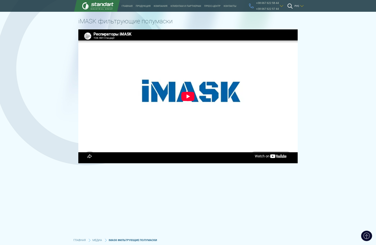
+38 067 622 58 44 (267, 3)
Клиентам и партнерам (186, 5)
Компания (160, 5)
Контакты (230, 5)
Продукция (143, 5)
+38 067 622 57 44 (267, 9)
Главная (127, 5)
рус (297, 5)
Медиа (97, 240)
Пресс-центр (212, 5)
